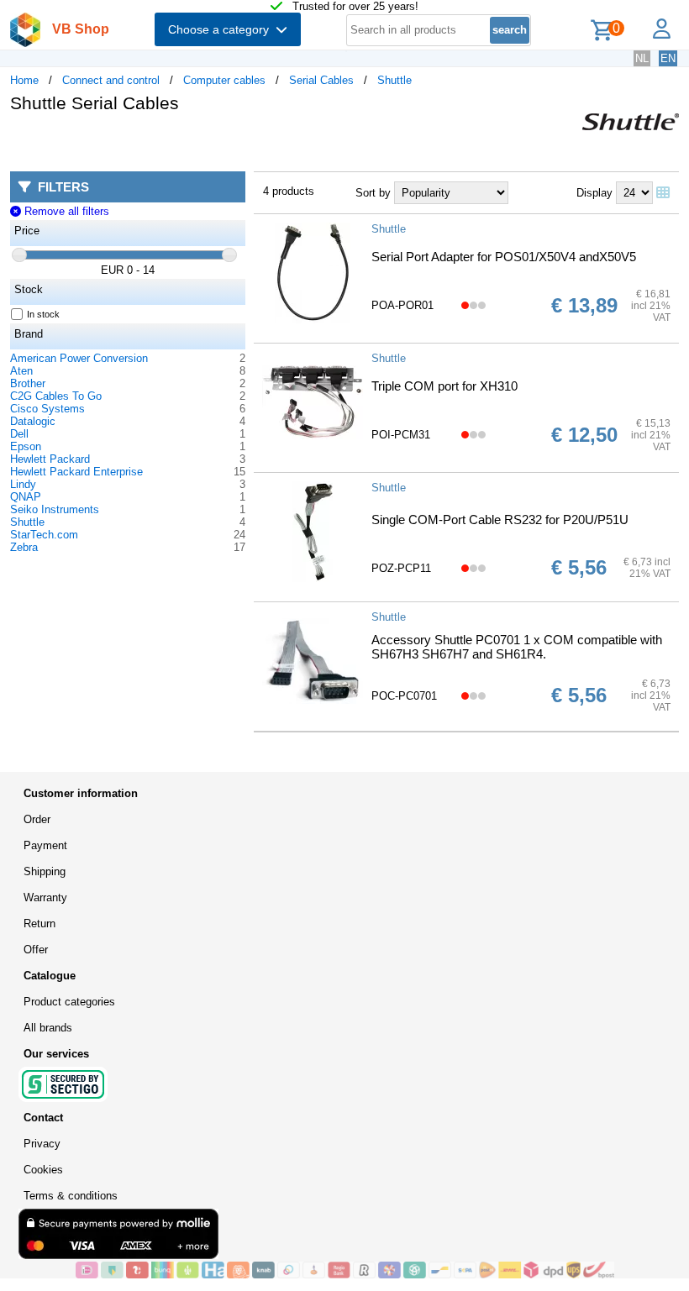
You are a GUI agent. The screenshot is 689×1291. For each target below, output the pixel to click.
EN (668, 58)
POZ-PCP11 (401, 568)
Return (39, 923)
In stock (43, 314)
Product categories (69, 1001)
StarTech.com (44, 534)
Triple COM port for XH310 (444, 386)
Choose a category (222, 29)
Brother (27, 383)
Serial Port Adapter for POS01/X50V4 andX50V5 (503, 256)
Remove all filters (64, 211)
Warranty (45, 897)
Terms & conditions (71, 1195)
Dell (19, 434)
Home (24, 80)
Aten (21, 371)
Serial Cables (321, 80)
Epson (25, 446)
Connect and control (111, 80)
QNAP (25, 497)
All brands (48, 1027)
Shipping (45, 871)
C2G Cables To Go (56, 396)
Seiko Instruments (54, 509)
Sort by (373, 192)
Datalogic (32, 421)
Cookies (43, 1169)
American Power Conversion (79, 358)
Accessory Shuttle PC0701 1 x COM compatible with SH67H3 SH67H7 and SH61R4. (516, 646)
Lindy (23, 484)
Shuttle (394, 80)
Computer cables (224, 80)
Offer (36, 949)
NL (642, 58)
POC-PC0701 (404, 696)
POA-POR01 (402, 305)
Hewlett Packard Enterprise (76, 471)
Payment (45, 845)
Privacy (42, 1143)
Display (594, 192)
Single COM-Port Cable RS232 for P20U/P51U (500, 519)
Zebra (24, 547)
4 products (288, 191)
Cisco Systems (47, 408)
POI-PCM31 (400, 434)
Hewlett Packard (50, 459)
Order (37, 819)
